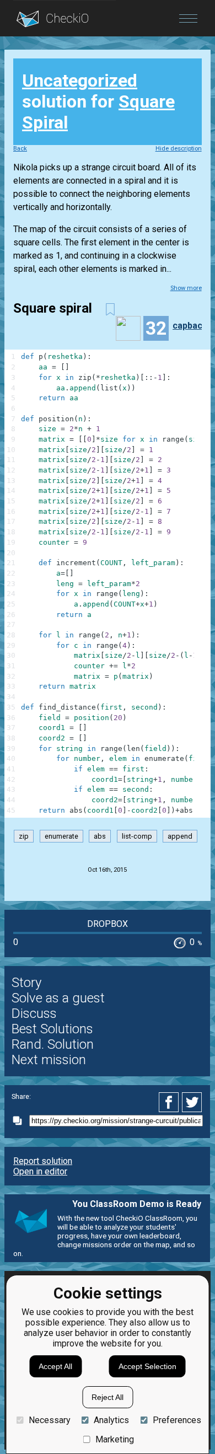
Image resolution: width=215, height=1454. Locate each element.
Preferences (177, 1420)
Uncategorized (79, 80)
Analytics (111, 1420)
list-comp (137, 836)
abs (100, 836)
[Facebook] (170, 1102)
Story (26, 982)
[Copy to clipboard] (20, 1120)
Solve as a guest (58, 998)
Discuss (34, 1013)
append (180, 836)
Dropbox (107, 924)
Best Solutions (52, 1029)
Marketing (114, 1439)
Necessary (49, 1420)
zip (24, 836)
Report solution (42, 1161)
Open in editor (40, 1171)
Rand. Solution (53, 1044)
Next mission (49, 1059)
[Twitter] (192, 1102)
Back (20, 148)
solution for (98, 101)
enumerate (61, 836)
